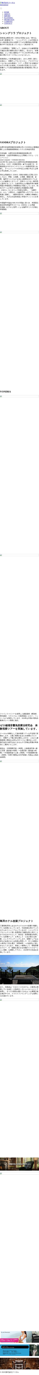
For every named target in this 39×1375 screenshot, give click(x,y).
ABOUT (7, 14)
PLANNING (8, 18)
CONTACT (8, 23)
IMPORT (7, 16)
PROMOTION (9, 20)
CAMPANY (8, 21)
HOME (6, 12)
